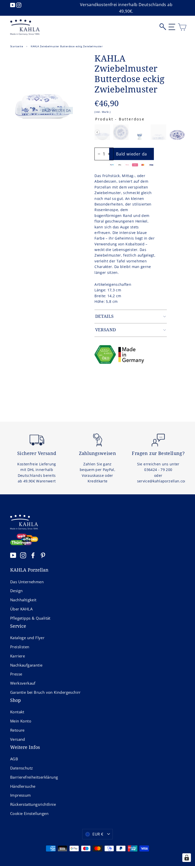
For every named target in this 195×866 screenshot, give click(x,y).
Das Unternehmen (27, 581)
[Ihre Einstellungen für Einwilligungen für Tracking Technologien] (186, 857)
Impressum (20, 795)
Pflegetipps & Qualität (30, 618)
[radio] (102, 132)
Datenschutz (21, 767)
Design (16, 590)
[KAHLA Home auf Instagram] (23, 555)
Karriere (17, 655)
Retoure (17, 730)
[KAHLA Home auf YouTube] (13, 555)
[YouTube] (13, 4)
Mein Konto (20, 720)
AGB (14, 758)
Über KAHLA (21, 608)
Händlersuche (23, 786)
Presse (16, 673)
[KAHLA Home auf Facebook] (33, 555)
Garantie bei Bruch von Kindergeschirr (45, 692)
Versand (17, 739)
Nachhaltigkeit (23, 599)
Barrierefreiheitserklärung (34, 777)
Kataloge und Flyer (27, 637)
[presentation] (97, 132)
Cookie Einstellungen (29, 813)
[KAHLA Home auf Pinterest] (43, 555)
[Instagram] (18, 4)
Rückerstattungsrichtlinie (33, 804)
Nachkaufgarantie (26, 665)
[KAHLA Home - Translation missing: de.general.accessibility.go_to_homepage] (25, 27)
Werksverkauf (23, 683)
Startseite (16, 46)
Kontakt (17, 711)
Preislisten (19, 646)
